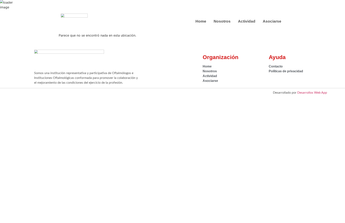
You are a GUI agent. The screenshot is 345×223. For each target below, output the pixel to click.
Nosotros (222, 21)
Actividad (246, 21)
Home (200, 21)
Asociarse (272, 21)
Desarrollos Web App (312, 92)
